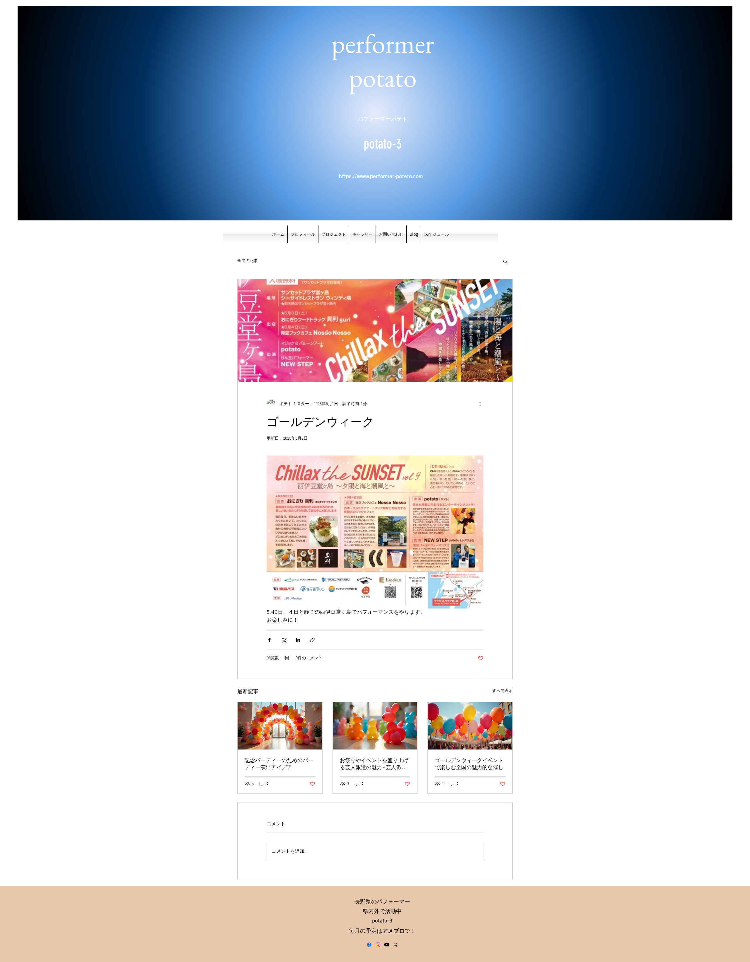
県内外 (371, 911)
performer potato (382, 60)
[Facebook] (369, 945)
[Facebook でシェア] (269, 640)
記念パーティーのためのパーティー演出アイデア (279, 764)
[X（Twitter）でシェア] (284, 640)
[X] (395, 945)
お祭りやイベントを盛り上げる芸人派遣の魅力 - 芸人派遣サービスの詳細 (374, 764)
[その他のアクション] (479, 403)
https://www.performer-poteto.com (381, 176)
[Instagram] (378, 945)
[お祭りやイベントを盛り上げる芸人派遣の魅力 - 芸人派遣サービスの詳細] (375, 725)
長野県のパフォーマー (382, 902)
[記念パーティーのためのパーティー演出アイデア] (280, 725)
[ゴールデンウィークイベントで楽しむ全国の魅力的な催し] (470, 725)
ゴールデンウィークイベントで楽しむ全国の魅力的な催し (469, 764)
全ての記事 (247, 261)
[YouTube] (387, 945)
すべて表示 (502, 691)
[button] (505, 261)
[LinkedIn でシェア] (298, 640)
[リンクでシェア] (312, 640)
